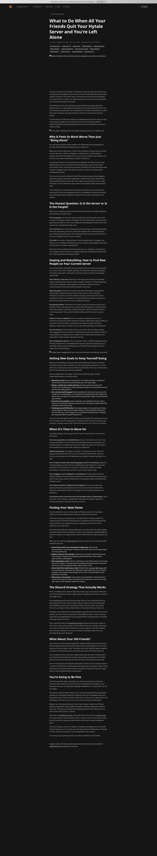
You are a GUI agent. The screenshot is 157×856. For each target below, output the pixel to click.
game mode (101, 715)
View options (100, 1)
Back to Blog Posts (58, 14)
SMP (96, 568)
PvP (105, 568)
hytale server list (72, 541)
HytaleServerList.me (75, 623)
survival (92, 568)
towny (101, 568)
